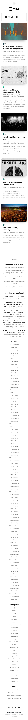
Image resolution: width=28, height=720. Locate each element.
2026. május (14, 353)
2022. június (14, 466)
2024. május (14, 401)
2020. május (14, 537)
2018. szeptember (14, 594)
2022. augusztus (14, 461)
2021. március (14, 509)
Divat (14, 613)
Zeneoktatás (14, 681)
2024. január (14, 412)
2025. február (14, 376)
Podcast (14, 653)
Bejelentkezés (14, 690)
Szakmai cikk (14, 661)
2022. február (14, 478)
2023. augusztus (14, 427)
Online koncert (14, 647)
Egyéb (14, 616)
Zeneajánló (14, 676)
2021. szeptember (14, 492)
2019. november (14, 554)
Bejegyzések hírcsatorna (14, 693)
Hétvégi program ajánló (14, 95)
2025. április (14, 370)
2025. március (14, 373)
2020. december (14, 517)
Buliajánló (14, 608)
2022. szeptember (14, 458)
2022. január (14, 480)
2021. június (14, 500)
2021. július (14, 497)
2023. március (14, 441)
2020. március (14, 543)
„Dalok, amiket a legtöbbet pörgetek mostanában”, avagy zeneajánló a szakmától (14, 298)
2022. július (14, 463)
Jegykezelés (14, 630)
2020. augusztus (14, 529)
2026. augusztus (14, 345)
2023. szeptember (14, 424)
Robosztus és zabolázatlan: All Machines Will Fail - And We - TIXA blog (14, 304)
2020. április (14, 540)
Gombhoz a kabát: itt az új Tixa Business (14, 267)
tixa (6, 43)
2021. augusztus (14, 495)
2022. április (14, 472)
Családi (14, 611)
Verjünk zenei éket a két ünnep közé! (14, 138)
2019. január (14, 582)
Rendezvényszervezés (14, 659)
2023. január (14, 446)
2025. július (14, 364)
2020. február (14, 545)
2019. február (14, 579)
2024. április (14, 404)
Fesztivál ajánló (12, 187)
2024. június (14, 398)
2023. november (14, 418)
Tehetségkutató (14, 670)
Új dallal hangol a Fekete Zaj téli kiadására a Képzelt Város (13, 47)
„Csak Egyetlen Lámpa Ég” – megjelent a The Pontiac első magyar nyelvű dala (14, 334)
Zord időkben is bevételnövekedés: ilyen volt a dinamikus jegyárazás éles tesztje (14, 316)
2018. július (14, 599)
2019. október (14, 557)
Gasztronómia (14, 622)
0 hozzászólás (13, 53)
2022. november (14, 452)
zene (14, 673)
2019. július (14, 565)
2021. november (14, 486)
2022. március (14, 475)
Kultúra (14, 645)
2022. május (14, 469)
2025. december (14, 359)
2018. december (14, 585)
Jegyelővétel (12, 51)
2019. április (14, 574)
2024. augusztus (14, 393)
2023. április (14, 438)
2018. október (14, 591)
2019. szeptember (14, 560)
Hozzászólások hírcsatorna (14, 695)
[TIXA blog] (14, 13)
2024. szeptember (14, 390)
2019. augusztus (14, 562)
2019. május (14, 571)
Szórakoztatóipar (14, 667)
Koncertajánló (14, 639)
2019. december (14, 551)
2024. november (14, 384)
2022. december (14, 449)
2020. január (14, 548)
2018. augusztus (14, 596)
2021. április (14, 506)
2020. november (14, 520)
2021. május (14, 503)
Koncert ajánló (19, 51)
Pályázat (14, 650)
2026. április (14, 356)
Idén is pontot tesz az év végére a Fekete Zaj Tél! (11, 91)
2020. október (14, 523)
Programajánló (14, 656)
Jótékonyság (14, 633)
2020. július (14, 531)
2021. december (14, 483)
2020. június (14, 534)
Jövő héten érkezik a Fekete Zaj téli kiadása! (13, 183)
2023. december (14, 415)
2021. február (14, 512)
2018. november (14, 588)
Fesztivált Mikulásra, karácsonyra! (10, 229)
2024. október (14, 387)
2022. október (14, 455)
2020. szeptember (14, 526)
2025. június (14, 367)
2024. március (14, 407)
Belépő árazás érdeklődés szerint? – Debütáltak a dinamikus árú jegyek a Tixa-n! (14, 326)
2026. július (14, 347)
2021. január (14, 514)
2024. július (14, 395)
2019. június (14, 568)
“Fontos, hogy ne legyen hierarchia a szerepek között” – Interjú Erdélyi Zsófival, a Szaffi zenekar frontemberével (14, 272)
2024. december (14, 381)
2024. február (14, 410)
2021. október (14, 489)
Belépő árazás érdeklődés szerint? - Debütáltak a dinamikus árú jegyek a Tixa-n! (14, 312)
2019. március (14, 577)
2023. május (14, 435)
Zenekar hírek (6, 53)
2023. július (14, 429)
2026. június (14, 350)
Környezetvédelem (14, 642)
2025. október (14, 361)
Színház (14, 664)
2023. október (14, 421)
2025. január (14, 378)
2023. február (14, 444)
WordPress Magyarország (14, 698)
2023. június (14, 432)
